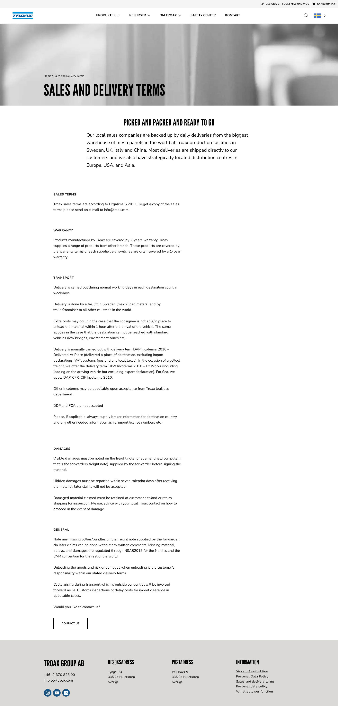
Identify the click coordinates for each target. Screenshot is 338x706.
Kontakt (232, 15)
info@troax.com (116, 209)
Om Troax (168, 15)
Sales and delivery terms (255, 681)
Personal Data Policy (252, 676)
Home (47, 76)
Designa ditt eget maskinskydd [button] (287, 3)
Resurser (137, 15)
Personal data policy (252, 686)
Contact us (70, 623)
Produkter (106, 15)
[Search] (306, 16)
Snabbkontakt (326, 3)
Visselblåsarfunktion (252, 671)
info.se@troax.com (58, 680)
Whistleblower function (254, 691)
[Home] (24, 15)
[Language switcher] (319, 16)
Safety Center (203, 15)
